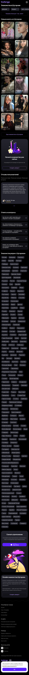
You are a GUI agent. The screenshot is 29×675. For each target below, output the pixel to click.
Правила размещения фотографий (9, 624)
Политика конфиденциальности (8, 626)
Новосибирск (4, 612)
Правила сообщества (6, 633)
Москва (2, 607)
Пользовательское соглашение (8, 621)
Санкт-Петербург (5, 610)
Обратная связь (4, 638)
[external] (14, 544)
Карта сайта (4, 641)
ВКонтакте (6, 648)
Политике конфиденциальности (9, 666)
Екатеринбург (4, 615)
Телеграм (6, 651)
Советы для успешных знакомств (8, 636)
